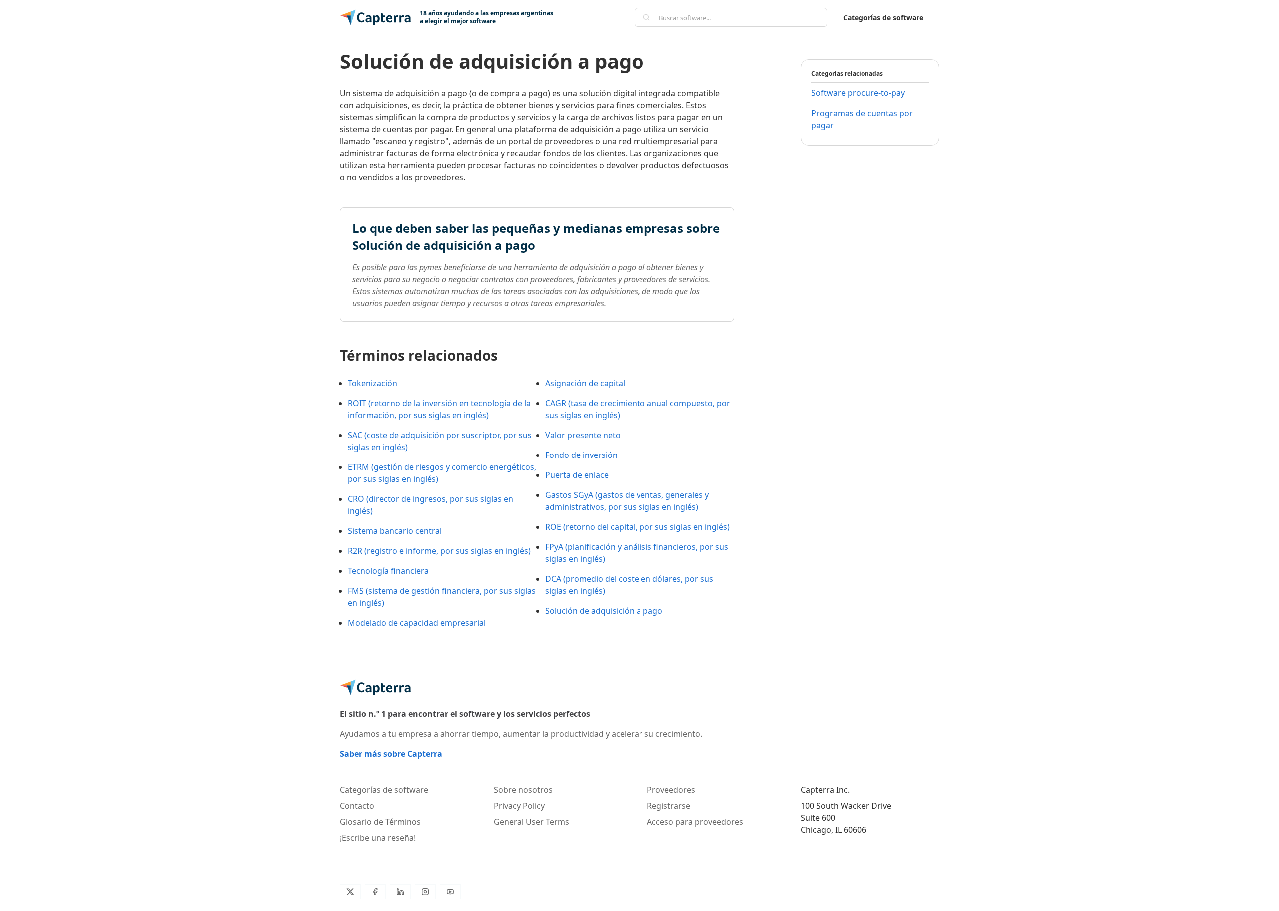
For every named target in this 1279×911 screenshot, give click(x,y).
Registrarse (668, 805)
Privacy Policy (519, 805)
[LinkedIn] (400, 891)
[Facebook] (375, 891)
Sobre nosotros (523, 789)
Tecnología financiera (388, 570)
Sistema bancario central (395, 530)
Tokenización (372, 383)
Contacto (357, 805)
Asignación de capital (585, 383)
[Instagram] (425, 891)
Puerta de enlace (577, 474)
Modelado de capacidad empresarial (417, 622)
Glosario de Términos (380, 821)
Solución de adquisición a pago (603, 610)
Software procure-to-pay (858, 92)
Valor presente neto (583, 435)
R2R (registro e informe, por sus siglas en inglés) (439, 550)
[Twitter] (350, 891)
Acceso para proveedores (695, 821)
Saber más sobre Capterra (391, 753)
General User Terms (531, 821)
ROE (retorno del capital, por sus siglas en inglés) (637, 526)
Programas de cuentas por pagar (862, 119)
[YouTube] (450, 891)
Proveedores (671, 789)
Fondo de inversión (581, 455)
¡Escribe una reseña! (378, 837)
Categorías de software (883, 17)
